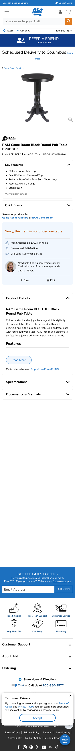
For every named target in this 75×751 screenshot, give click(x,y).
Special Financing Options (15, 2)
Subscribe (63, 589)
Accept (37, 718)
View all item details (16, 194)
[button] (37, 55)
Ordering (9, 668)
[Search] (68, 21)
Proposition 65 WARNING (45, 369)
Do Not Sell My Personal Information (46, 738)
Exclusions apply (62, 581)
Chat (20, 686)
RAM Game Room (42, 217)
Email (30, 270)
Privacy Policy (25, 706)
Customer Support (16, 644)
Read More (19, 360)
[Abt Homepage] (37, 11)
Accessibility (14, 738)
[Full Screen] (70, 120)
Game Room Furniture (14, 68)
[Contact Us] (10, 271)
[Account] (60, 12)
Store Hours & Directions (40, 680)
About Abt (10, 656)
